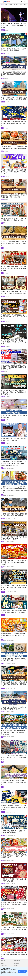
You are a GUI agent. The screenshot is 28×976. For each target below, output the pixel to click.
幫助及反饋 (16, 963)
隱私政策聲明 (4, 965)
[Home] (6, 1)
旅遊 (21, 4)
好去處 (16, 4)
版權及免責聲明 (17, 960)
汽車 (2, 78)
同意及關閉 (22, 971)
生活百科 (3, 53)
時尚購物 (3, 615)
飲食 (10, 4)
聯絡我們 (3, 960)
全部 (6, 4)
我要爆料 (16, 965)
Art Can (2, 30)
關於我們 (3, 963)
